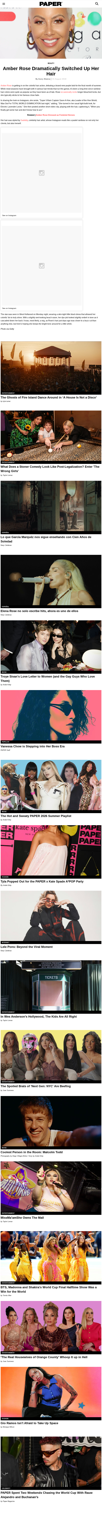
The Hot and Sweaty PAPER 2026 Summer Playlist (36, 816)
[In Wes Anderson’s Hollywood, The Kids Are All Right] (51, 985)
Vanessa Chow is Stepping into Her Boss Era (33, 746)
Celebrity (6, 1488)
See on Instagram (9, 215)
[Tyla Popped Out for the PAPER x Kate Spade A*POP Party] (51, 850)
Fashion (5, 877)
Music (4, 672)
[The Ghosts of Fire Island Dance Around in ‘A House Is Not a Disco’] (51, 366)
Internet (5, 942)
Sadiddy (24, 120)
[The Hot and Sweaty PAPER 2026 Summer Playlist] (51, 785)
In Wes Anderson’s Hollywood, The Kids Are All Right (39, 1016)
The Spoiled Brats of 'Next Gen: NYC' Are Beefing (36, 1086)
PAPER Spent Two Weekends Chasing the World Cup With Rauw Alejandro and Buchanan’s (47, 1495)
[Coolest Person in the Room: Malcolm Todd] (51, 1121)
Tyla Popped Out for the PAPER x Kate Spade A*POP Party (42, 881)
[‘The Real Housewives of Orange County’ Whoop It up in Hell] (51, 1326)
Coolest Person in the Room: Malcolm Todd (32, 1152)
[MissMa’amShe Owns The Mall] (51, 1186)
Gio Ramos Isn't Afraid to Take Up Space (29, 1423)
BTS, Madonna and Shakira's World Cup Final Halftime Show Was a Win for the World (49, 1289)
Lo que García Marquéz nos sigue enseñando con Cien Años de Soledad (46, 539)
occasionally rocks (69, 92)
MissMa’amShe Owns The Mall (22, 1217)
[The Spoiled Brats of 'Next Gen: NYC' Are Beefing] (51, 1055)
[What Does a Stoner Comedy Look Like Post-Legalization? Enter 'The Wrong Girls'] (51, 436)
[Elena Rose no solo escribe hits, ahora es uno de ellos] (51, 580)
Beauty (51, 63)
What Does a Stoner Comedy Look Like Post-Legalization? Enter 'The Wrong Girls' (50, 469)
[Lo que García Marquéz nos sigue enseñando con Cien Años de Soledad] (51, 506)
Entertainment (8, 393)
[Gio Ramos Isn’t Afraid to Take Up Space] (51, 1392)
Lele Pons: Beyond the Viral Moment (27, 946)
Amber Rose (6, 86)
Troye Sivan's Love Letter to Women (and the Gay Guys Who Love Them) (48, 678)
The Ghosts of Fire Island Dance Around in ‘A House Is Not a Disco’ (49, 397)
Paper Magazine (9, 1501)
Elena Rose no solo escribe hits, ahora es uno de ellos (39, 611)
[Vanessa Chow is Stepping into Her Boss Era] (51, 715)
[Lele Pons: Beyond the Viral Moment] (51, 916)
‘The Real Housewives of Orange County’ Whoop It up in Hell (44, 1357)
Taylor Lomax (8, 475)
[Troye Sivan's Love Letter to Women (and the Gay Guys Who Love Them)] (51, 645)
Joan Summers (8, 1090)
